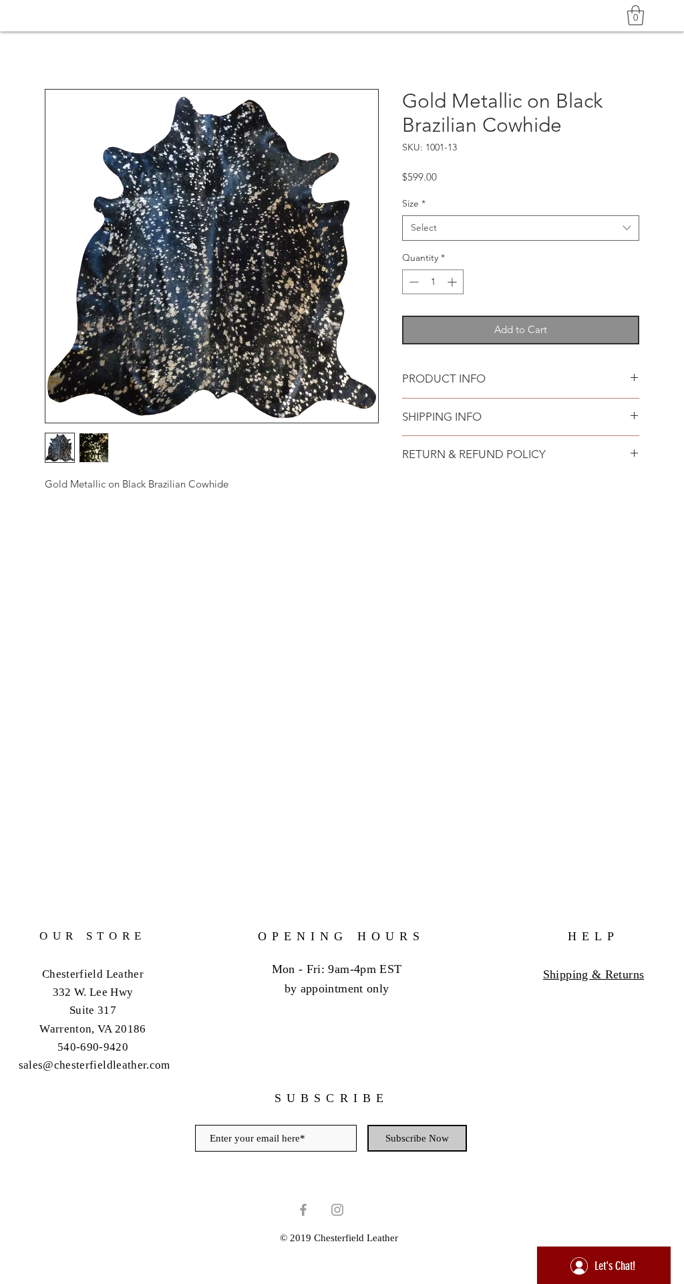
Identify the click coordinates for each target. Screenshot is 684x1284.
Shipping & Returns (593, 974)
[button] (635, 15)
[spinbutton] (433, 282)
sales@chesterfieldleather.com (94, 1065)
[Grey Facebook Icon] (303, 1210)
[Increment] (453, 282)
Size (413, 203)
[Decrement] (412, 282)
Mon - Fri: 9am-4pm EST (337, 969)
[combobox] (520, 228)
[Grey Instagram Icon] (337, 1210)
